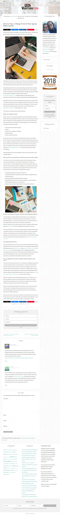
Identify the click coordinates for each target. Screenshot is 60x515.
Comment (6, 398)
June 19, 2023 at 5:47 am (14, 345)
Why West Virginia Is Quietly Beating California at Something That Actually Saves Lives (29, 481)
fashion (13, 454)
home (7, 459)
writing (9, 474)
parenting (5, 465)
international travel (14, 461)
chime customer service (18, 376)
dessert (7, 452)
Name (5, 415)
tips (9, 470)
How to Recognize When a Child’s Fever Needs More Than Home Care (29, 475)
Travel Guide (16, 470)
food (16, 454)
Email (4, 420)
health (12, 457)
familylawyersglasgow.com (9, 95)
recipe (13, 465)
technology (6, 470)
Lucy (9, 463)
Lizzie (6, 463)
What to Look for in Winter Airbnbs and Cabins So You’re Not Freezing (29, 464)
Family (11, 454)
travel (12, 470)
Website (5, 426)
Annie (4, 449)
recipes (17, 465)
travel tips (5, 472)
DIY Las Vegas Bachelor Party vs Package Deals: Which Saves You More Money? (29, 470)
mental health (12, 463)
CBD (13, 449)
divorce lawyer (17, 248)
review (5, 468)
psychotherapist (8, 250)
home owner (7, 461)
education (8, 454)
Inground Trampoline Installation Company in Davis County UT (19, 358)
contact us (46, 49)
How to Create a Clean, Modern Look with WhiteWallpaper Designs (29, 490)
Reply (6, 361)
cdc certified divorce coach (30, 248)
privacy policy (46, 51)
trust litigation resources (14, 147)
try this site (10, 226)
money (16, 463)
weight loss (9, 472)
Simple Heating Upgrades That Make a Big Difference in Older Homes (29, 459)
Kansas (4, 463)
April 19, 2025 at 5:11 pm (14, 367)
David (4, 452)
